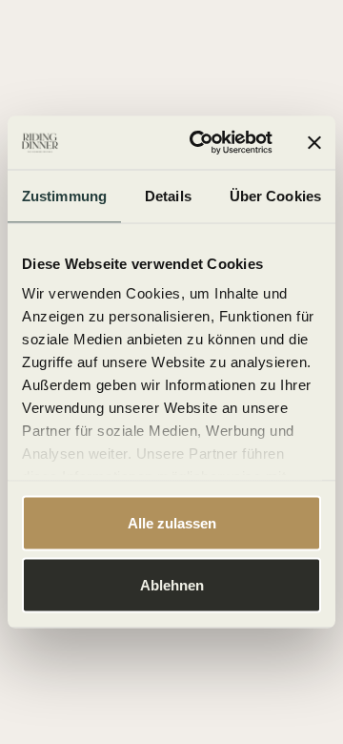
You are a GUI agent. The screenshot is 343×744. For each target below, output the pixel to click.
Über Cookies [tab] (275, 195)
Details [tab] (168, 195)
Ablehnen (172, 585)
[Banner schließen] (314, 142)
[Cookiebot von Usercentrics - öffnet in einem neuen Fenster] (201, 143)
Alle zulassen (172, 522)
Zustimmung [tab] (64, 195)
